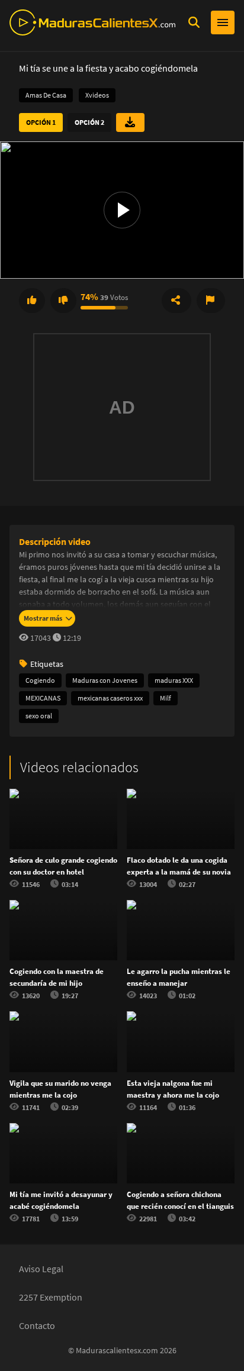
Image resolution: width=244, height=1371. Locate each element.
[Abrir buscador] (194, 22)
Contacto (37, 1325)
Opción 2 (89, 122)
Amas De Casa (45, 95)
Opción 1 (41, 122)
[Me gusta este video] (32, 300)
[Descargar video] (130, 122)
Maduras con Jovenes (104, 680)
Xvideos (97, 95)
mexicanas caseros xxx (110, 697)
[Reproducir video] (122, 210)
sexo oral (38, 715)
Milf (165, 697)
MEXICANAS (42, 697)
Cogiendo (40, 680)
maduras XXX (174, 680)
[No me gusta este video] (63, 300)
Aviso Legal (41, 1269)
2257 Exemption (50, 1297)
